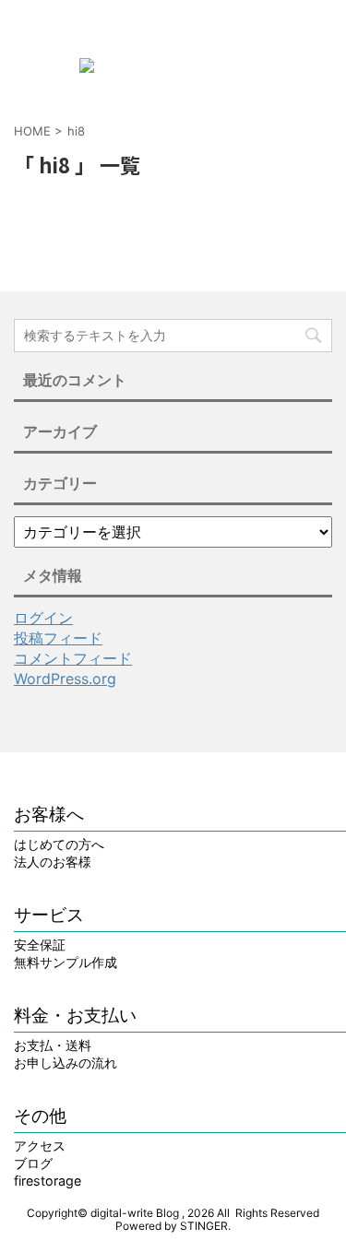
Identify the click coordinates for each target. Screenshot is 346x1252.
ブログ (33, 1163)
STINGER (204, 1226)
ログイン (43, 617)
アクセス (40, 1145)
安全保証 (40, 944)
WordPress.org (65, 678)
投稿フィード (58, 638)
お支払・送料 (52, 1045)
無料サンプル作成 (65, 962)
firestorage (47, 1180)
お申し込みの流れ (65, 1062)
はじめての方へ (59, 844)
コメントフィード (73, 658)
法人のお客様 (52, 861)
